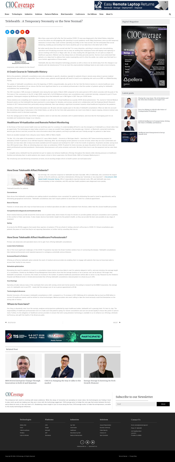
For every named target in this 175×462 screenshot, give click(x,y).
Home (7, 14)
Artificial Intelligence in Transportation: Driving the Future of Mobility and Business (154, 122)
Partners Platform (51, 14)
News (101, 14)
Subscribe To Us (93, 446)
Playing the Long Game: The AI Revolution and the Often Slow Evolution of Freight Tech (153, 99)
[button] (170, 14)
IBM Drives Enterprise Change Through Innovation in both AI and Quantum (22, 382)
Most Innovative (67, 14)
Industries (28, 14)
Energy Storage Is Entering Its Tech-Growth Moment (100, 382)
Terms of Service (123, 456)
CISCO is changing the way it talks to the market (63, 382)
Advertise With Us (81, 446)
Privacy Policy (133, 456)
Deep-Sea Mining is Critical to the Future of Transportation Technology (152, 110)
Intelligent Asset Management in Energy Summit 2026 (151, 133)
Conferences (80, 14)
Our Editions (92, 14)
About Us (109, 14)
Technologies (17, 14)
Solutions (38, 14)
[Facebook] (93, 442)
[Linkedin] (87, 442)
